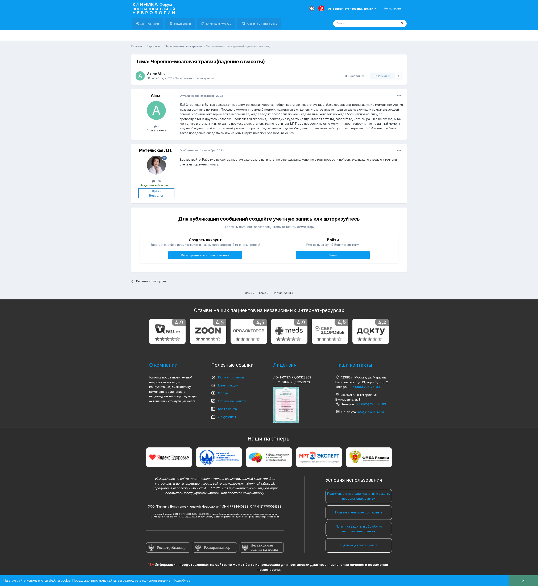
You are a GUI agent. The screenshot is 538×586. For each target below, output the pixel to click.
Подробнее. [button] (182, 580)
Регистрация (393, 8)
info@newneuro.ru (370, 412)
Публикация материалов (358, 545)
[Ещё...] (399, 95)
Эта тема (386, 23)
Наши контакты (353, 365)
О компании (163, 365)
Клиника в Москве (218, 23)
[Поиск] (402, 23)
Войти (333, 255)
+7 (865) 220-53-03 (371, 404)
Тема (262, 293)
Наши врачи (182, 23)
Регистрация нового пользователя (205, 255)
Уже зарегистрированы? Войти (351, 8)
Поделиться (356, 76)
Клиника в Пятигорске (261, 23)
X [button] (523, 580)
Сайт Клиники (149, 23)
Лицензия (285, 365)
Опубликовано (201, 95)
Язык (249, 293)
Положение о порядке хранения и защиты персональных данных (358, 496)
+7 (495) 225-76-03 (365, 387)
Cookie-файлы (283, 293)
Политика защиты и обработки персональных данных (358, 528)
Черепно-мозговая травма (194, 78)
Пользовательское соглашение (358, 512)
